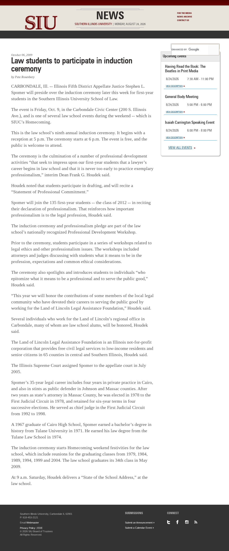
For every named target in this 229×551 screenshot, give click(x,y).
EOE (39, 528)
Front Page (22, 46)
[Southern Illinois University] (41, 40)
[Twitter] (171, 522)
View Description (174, 86)
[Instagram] (189, 522)
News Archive (184, 17)
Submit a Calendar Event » (139, 527)
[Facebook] (180, 522)
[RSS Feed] (198, 522)
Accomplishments (81, 46)
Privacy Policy (27, 528)
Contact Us (183, 20)
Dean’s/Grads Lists (151, 46)
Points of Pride (116, 46)
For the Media (184, 13)
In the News (49, 46)
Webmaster (32, 522)
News (110, 16)
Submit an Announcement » (140, 522)
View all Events (180, 148)
